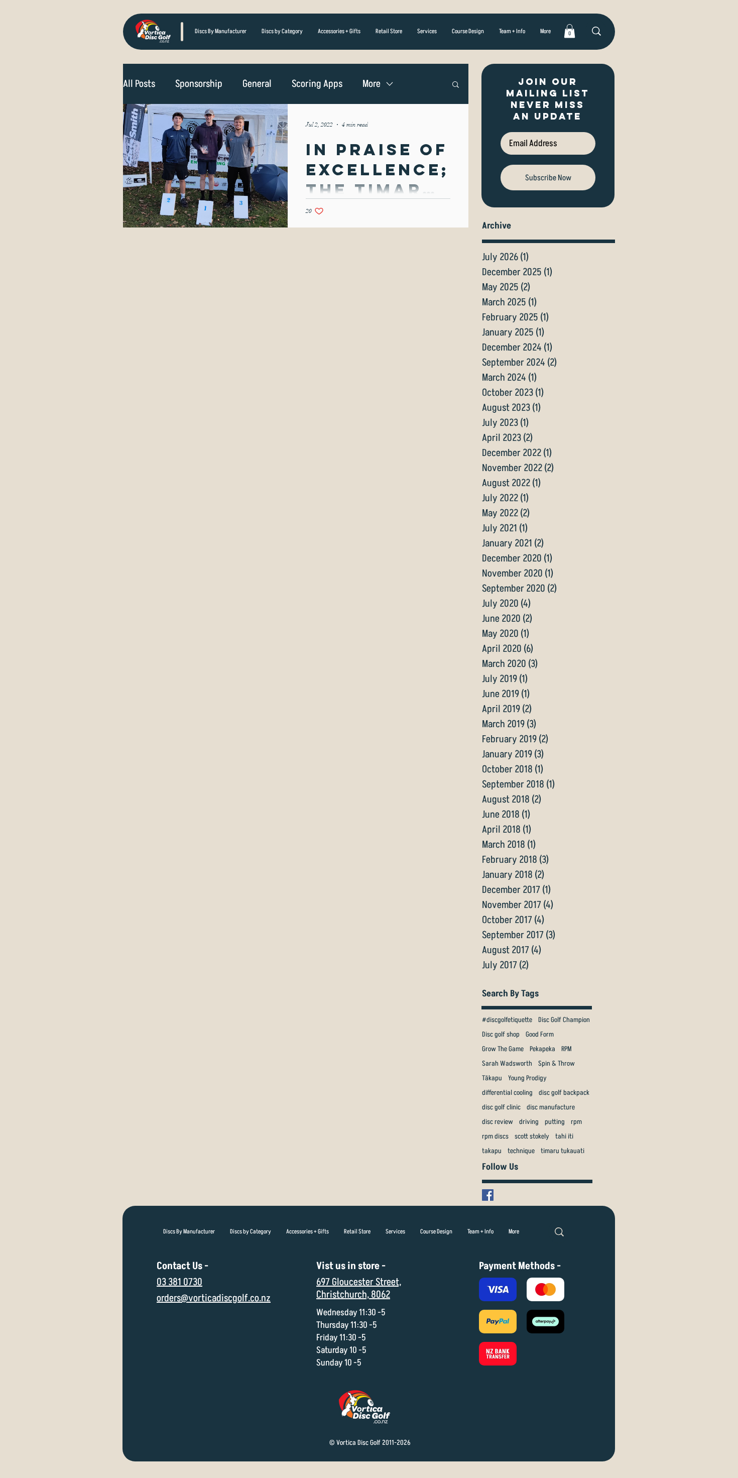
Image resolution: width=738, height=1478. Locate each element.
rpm (576, 1121)
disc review (497, 1121)
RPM (566, 1049)
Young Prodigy (527, 1078)
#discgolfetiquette (507, 1019)
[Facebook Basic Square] (488, 1195)
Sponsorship (198, 84)
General (257, 84)
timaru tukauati (562, 1151)
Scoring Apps (317, 84)
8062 (380, 1295)
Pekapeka (542, 1049)
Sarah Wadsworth (507, 1063)
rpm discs (495, 1136)
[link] (569, 31)
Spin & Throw (556, 1063)
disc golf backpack (564, 1092)
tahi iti (564, 1136)
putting (555, 1121)
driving (529, 1121)
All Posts (139, 84)
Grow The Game (503, 1049)
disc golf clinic (501, 1107)
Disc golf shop (501, 1034)
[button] (282, 31)
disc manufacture (551, 1107)
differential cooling (507, 1092)
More (371, 84)
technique (521, 1151)
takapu (492, 1151)
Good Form (540, 1034)
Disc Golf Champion (564, 1019)
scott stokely (532, 1136)
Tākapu (492, 1078)
